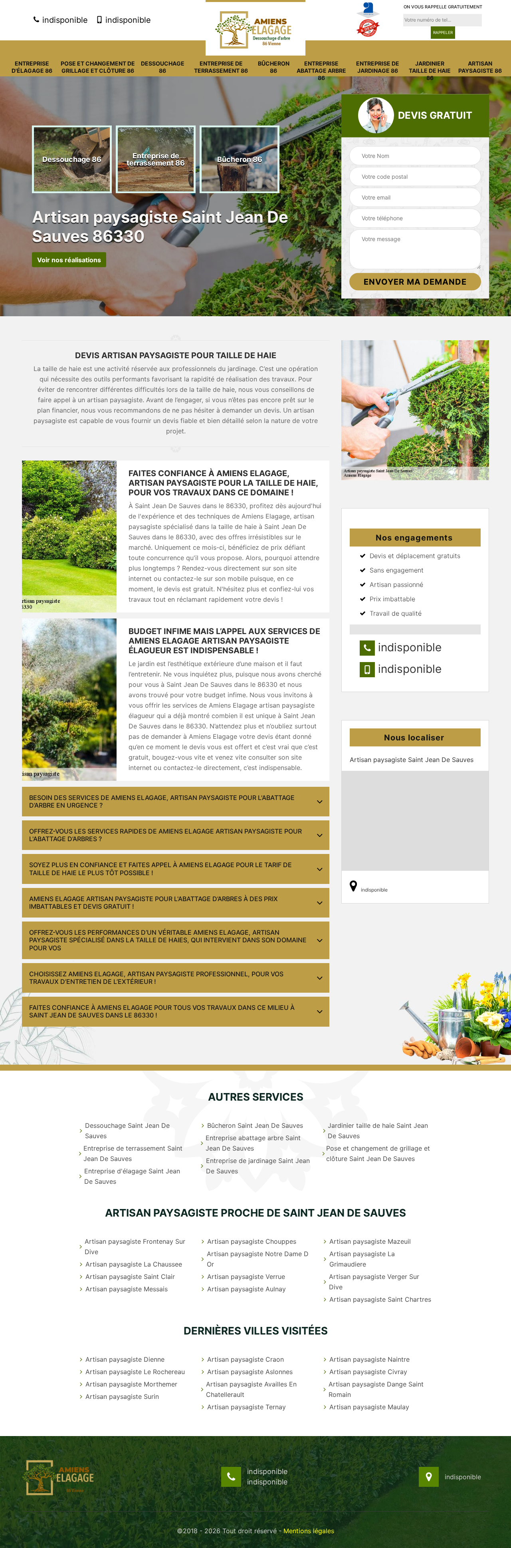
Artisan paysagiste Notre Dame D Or (258, 1259)
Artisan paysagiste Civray (368, 1372)
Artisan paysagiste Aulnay (246, 1289)
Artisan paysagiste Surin (122, 1396)
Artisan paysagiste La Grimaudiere (362, 1259)
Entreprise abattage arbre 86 (321, 70)
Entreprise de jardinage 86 (377, 67)
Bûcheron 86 (273, 67)
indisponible (64, 20)
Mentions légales (308, 1531)
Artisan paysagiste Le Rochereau (135, 1372)
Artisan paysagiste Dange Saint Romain (376, 1389)
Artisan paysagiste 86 (480, 67)
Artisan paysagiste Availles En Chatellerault (251, 1389)
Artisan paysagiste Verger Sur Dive (374, 1282)
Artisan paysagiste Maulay (369, 1407)
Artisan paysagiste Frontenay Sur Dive (135, 1246)
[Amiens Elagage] (255, 28)
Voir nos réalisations (69, 259)
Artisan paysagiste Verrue (246, 1277)
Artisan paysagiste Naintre (369, 1359)
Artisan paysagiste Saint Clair (130, 1277)
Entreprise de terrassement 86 (221, 67)
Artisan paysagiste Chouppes (251, 1241)
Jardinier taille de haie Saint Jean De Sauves (378, 1130)
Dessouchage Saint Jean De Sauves (127, 1130)
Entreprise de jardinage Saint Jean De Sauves (258, 1166)
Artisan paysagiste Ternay (246, 1407)
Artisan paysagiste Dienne (124, 1359)
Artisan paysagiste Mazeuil (370, 1241)
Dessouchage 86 (162, 67)
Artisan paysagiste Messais (126, 1289)
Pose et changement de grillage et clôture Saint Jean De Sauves (378, 1153)
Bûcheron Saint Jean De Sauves (255, 1125)
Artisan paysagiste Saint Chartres (380, 1299)
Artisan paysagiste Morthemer (131, 1384)
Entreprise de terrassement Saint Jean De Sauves (132, 1153)
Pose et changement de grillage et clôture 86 (98, 67)
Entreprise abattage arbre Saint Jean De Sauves (253, 1143)
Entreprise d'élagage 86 (32, 67)
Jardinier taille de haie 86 (430, 70)
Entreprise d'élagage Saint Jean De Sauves (132, 1176)
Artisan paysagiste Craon (245, 1359)
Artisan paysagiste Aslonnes (250, 1372)
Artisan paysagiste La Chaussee (133, 1264)
